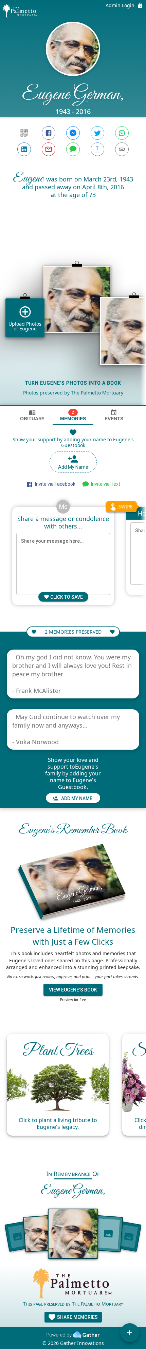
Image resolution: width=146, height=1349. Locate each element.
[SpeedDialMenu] (129, 1332)
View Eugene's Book (73, 990)
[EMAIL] (48, 149)
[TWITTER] (97, 133)
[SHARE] (97, 149)
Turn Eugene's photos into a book (73, 383)
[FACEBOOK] (48, 133)
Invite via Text (104, 484)
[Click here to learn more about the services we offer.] (73, 1284)
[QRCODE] (24, 133)
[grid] (73, 316)
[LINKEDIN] (24, 149)
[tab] (32, 415)
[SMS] (73, 149)
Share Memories (77, 1317)
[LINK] (122, 149)
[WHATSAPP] (122, 133)
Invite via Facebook (54, 484)
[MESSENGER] (73, 133)
